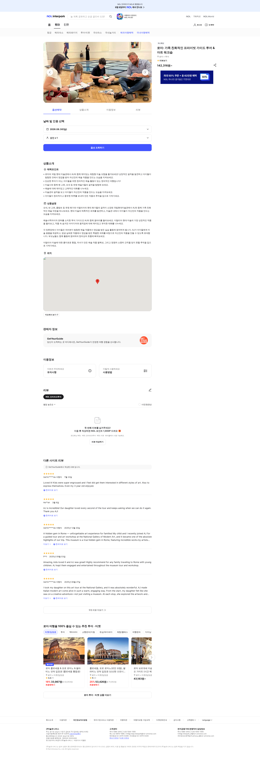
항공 (49, 32)
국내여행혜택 (143, 32)
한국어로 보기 (52, 490)
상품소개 (84, 109)
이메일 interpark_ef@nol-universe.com (192, 734)
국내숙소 (97, 32)
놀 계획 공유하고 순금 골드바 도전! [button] (88, 16)
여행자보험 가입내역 (142, 720)
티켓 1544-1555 (129, 732)
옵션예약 (56, 109)
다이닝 (148, 632)
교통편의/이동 (88, 632)
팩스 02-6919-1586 (117, 734)
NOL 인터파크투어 (53, 397)
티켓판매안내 (161, 720)
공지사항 (177, 720)
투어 (63, 632)
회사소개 (49, 720)
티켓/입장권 (50, 632)
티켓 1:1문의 (124, 738)
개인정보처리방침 (80, 720)
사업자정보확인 (75, 734)
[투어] (57, 24)
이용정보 (111, 109)
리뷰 (138, 109)
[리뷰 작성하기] (150, 390)
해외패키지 (72, 32)
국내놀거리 (110, 32)
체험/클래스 (122, 632)
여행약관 (123, 720)
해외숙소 (59, 32)
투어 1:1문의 (114, 738)
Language (206, 720)
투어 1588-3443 (116, 732)
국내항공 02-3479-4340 (139, 736)
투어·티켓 (85, 32)
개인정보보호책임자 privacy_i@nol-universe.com (196, 736)
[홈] (49, 24)
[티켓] (66, 24)
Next (151, 657)
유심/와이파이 (106, 632)
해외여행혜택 (126, 32)
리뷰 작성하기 (97, 442)
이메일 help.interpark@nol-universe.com (141, 734)
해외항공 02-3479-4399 (119, 736)
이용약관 (63, 720)
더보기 (46, 544)
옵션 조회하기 (97, 147)
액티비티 (73, 632)
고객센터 (190, 720)
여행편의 (136, 632)
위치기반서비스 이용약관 (104, 720)
